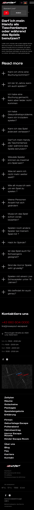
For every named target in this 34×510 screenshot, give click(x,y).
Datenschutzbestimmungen (13, 499)
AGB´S (6, 501)
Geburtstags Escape (16, 423)
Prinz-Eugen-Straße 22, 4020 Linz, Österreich (17, 334)
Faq (6, 451)
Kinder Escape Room (16, 439)
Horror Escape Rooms (12, 434)
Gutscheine (11, 404)
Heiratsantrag (12, 430)
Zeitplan (9, 397)
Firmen (8, 419)
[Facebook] (3, 359)
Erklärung (10, 414)
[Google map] (17, 377)
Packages (10, 407)
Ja (6, 12)
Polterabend (11, 426)
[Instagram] (7, 359)
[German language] (25, 2)
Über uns (9, 444)
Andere (18, 12)
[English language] (21, 2)
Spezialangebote (14, 411)
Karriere (9, 454)
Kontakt (9, 457)
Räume (8, 401)
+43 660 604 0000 (15, 322)
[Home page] (9, 2)
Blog (7, 447)
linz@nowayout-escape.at (14, 326)
